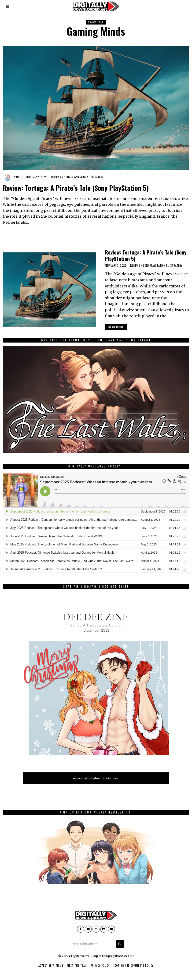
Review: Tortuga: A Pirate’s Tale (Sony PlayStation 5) (76, 188)
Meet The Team (77, 965)
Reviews (56, 177)
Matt (19, 177)
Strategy (97, 177)
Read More (116, 327)
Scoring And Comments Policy (133, 965)
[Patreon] (103, 929)
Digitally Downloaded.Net (119, 956)
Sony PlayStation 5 (76, 177)
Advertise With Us (50, 965)
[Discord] (111, 929)
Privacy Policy (100, 965)
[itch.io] (96, 929)
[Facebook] (80, 929)
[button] (120, 944)
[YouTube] (88, 929)
